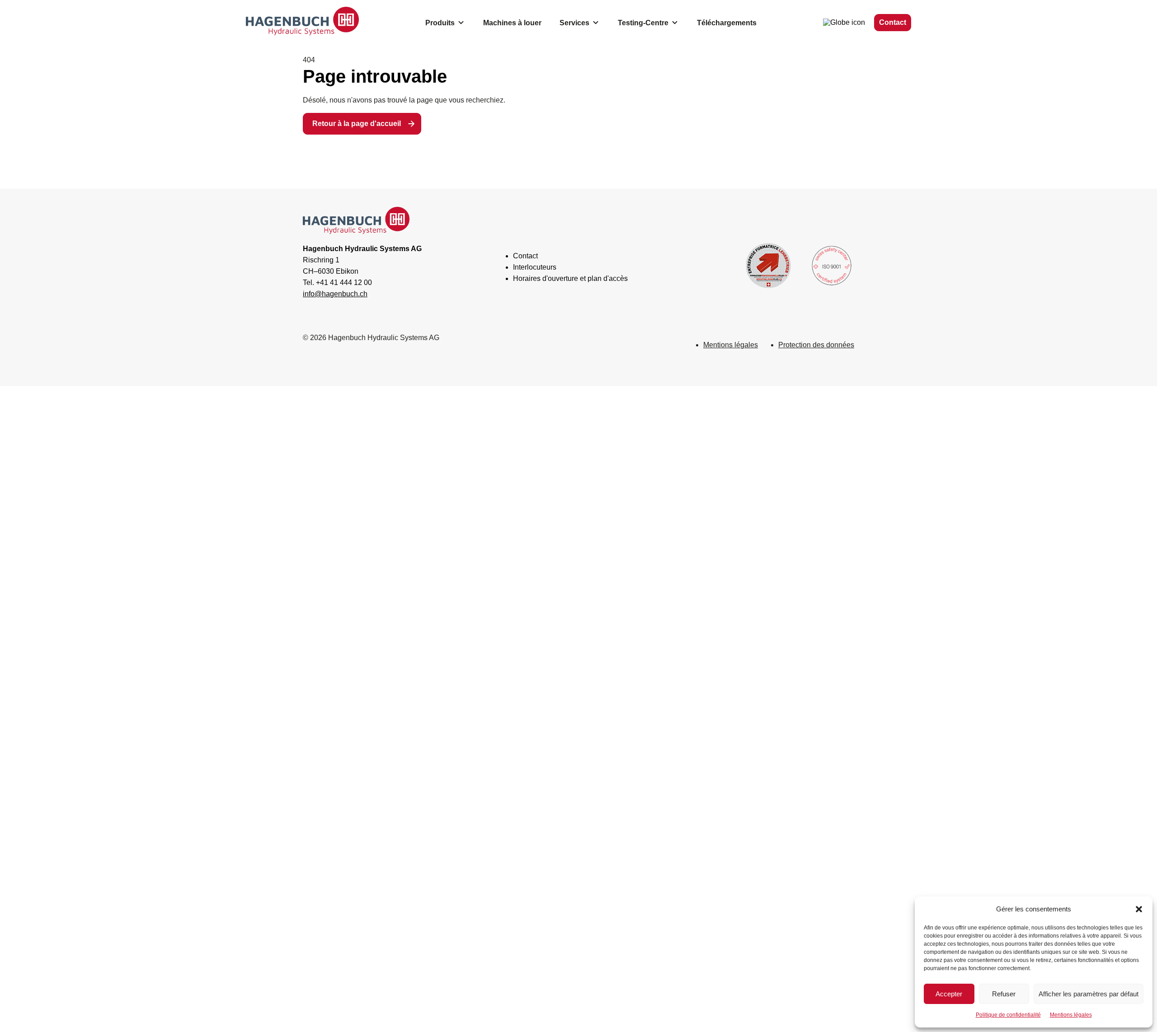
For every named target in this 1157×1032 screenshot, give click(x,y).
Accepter (949, 994)
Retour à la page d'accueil (356, 123)
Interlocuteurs (534, 267)
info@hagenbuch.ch (335, 294)
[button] (1138, 909)
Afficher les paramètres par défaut (1088, 994)
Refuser (1004, 994)
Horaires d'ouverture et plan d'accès (570, 278)
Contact (892, 22)
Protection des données (816, 345)
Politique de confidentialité (1008, 1015)
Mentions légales (1071, 1015)
